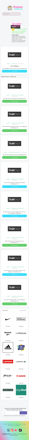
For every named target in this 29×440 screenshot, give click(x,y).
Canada (24, 424)
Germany (10, 425)
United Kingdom (16, 425)
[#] (8, 430)
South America (18, 424)
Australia (5, 424)
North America (11, 424)
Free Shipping (15, 66)
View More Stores (22, 310)
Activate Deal (14, 71)
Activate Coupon (14, 186)
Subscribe (23, 413)
